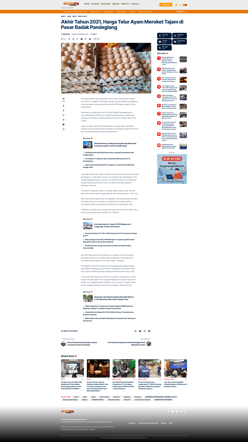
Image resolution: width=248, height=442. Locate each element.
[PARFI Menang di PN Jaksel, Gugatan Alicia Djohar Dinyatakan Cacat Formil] (183, 70)
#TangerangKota (122, 11)
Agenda (84, 399)
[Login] (176, 5)
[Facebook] (176, 11)
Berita (63, 16)
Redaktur (66, 34)
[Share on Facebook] (69, 39)
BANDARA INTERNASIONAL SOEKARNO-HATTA (161, 397)
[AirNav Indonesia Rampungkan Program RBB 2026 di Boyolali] (183, 146)
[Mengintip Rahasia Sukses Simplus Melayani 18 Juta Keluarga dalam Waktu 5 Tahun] (183, 59)
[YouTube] (178, 11)
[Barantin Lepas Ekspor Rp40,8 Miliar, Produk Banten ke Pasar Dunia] (183, 107)
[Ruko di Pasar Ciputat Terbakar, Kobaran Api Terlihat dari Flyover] (183, 80)
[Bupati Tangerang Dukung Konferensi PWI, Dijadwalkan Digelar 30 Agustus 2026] (183, 115)
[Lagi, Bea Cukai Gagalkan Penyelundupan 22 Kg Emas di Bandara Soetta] (175, 368)
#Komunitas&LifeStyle (144, 11)
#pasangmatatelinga (70, 399)
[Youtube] (164, 41)
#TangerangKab (108, 11)
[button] (180, 5)
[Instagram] (183, 11)
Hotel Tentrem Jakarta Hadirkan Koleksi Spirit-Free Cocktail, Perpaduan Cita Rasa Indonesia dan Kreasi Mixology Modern (97, 386)
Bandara (167, 379)
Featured (138, 397)
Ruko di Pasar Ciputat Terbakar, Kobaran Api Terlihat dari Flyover (169, 79)
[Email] (82, 39)
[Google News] (181, 11)
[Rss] (186, 11)
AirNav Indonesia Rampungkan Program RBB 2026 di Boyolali (169, 146)
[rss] (164, 48)
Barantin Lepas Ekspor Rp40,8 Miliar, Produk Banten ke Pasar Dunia (169, 106)
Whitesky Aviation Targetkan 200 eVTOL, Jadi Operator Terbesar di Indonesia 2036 (169, 98)
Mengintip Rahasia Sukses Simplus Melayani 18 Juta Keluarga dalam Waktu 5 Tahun (169, 60)
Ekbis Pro (127, 399)
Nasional (127, 397)
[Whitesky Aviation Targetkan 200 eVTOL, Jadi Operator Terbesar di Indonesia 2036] (183, 97)
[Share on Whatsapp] (77, 39)
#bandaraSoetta (114, 399)
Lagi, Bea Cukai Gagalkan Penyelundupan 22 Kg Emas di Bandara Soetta (175, 384)
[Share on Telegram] (63, 119)
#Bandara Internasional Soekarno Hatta (75, 11)
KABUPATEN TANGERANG (163, 399)
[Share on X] (73, 39)
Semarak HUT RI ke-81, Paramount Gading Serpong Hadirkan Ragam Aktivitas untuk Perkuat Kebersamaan (169, 125)
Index (74, 16)
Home (69, 16)
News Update (82, 16)
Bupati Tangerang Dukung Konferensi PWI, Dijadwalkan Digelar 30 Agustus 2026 (170, 115)
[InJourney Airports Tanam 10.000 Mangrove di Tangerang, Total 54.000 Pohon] (88, 225)
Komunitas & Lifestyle (142, 399)
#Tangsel (132, 11)
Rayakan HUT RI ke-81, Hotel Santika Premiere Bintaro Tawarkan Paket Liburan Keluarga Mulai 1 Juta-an (169, 137)
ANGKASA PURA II (98, 399)
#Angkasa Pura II (95, 11)
